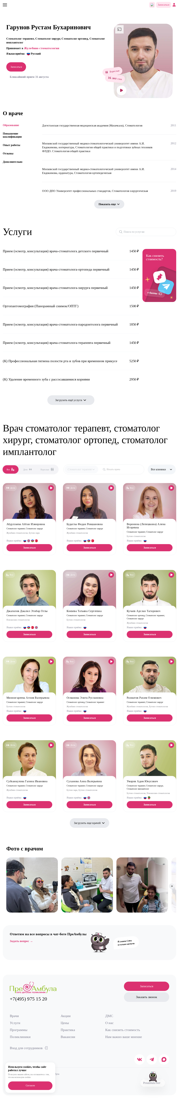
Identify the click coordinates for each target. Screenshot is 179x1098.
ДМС (109, 1016)
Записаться (163, 4)
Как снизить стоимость (122, 1030)
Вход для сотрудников (26, 1048)
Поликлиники (20, 1037)
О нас (109, 1023)
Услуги (15, 1023)
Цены (65, 1023)
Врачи (14, 1016)
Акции (66, 1016)
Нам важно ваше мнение (123, 1037)
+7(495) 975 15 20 (28, 999)
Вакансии (68, 1037)
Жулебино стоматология (41, 48)
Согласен (30, 1085)
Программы (18, 1030)
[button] (9, 886)
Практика (68, 1030)
